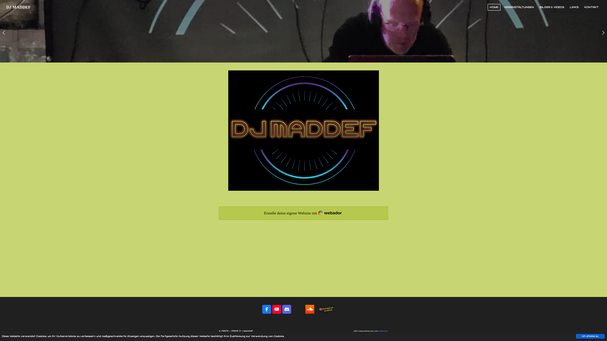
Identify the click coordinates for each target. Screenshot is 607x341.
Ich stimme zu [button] (590, 336)
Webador (383, 331)
